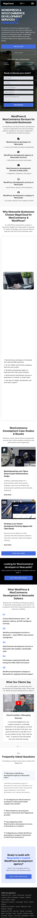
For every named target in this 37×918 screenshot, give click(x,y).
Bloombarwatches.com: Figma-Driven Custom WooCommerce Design (16, 473)
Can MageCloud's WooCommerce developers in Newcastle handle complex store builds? (17, 802)
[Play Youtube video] (18, 703)
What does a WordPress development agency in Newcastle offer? (17, 775)
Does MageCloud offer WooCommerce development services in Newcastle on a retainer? (18, 824)
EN (23, 3)
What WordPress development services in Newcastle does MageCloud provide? (18, 813)
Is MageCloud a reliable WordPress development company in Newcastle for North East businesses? (18, 835)
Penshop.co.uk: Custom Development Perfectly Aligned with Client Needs (18, 526)
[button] (17, 746)
